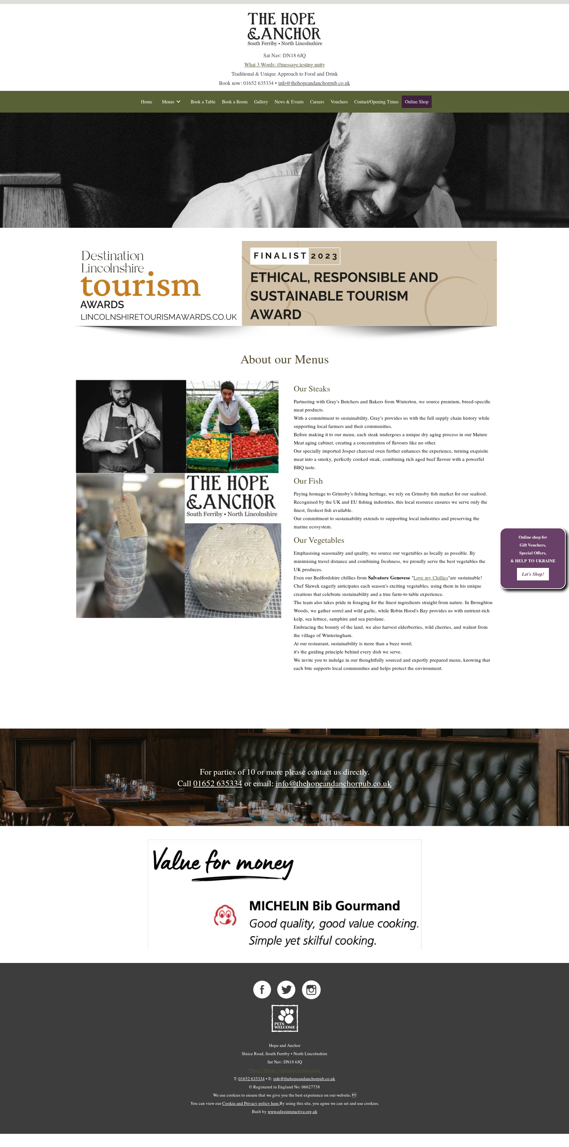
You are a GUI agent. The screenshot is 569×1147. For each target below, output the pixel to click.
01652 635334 (217, 783)
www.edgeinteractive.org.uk (292, 1111)
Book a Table (203, 101)
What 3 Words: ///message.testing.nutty (284, 64)
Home (146, 101)
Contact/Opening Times (376, 101)
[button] (171, 101)
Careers (317, 101)
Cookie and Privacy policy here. (251, 1103)
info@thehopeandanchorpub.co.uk (314, 82)
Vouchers (339, 101)
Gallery (261, 101)
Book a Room (235, 101)
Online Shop (416, 101)
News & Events (289, 101)
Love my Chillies (431, 577)
